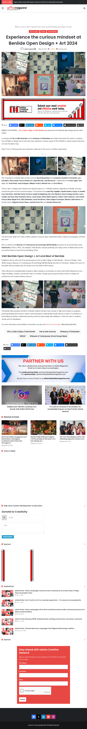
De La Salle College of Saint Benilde (31, 130)
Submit (22, 699)
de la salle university (48, 332)
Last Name (23, 671)
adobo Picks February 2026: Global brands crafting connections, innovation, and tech (48, 619)
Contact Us (31, 725)
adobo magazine (29, 49)
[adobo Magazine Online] (17, 8)
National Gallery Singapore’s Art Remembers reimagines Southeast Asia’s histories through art (14, 440)
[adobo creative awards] (43, 109)
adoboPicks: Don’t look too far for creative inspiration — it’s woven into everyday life (48, 600)
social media (55, 324)
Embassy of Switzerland (70, 332)
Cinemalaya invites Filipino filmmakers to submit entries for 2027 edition (36, 2)
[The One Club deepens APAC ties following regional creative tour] (72, 427)
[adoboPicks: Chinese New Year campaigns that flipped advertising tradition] (7, 631)
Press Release (52, 31)
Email (21, 680)
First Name (23, 663)
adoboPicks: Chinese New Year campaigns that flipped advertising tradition (44, 628)
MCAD (23, 336)
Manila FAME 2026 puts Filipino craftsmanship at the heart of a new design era (43, 439)
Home (19, 27)
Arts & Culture (26, 27)
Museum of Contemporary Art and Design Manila (49, 336)
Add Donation (7, 537)
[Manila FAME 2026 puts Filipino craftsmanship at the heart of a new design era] (43, 427)
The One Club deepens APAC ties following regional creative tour (72, 438)
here (47, 324)
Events (43, 31)
